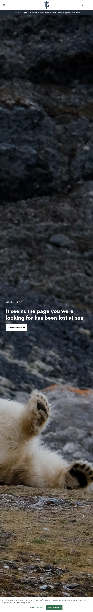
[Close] (89, 600)
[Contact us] (82, 5)
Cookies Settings (36, 607)
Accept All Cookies (54, 607)
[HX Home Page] (47, 5)
